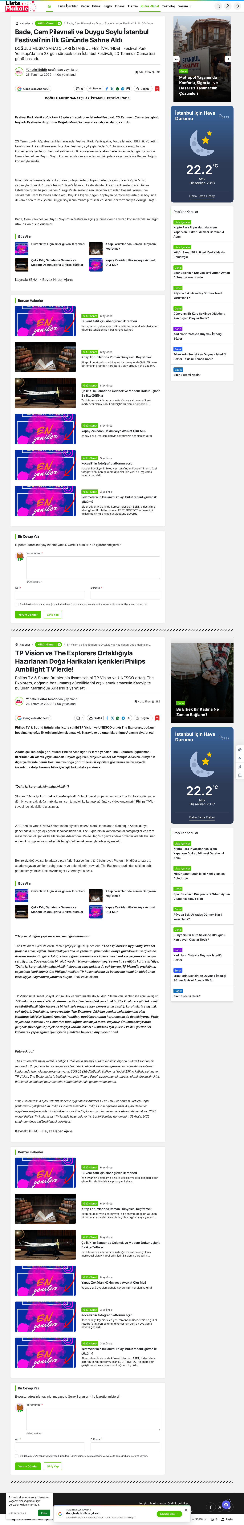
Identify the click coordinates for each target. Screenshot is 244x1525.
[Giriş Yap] (228, 6)
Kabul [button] (44, 1513)
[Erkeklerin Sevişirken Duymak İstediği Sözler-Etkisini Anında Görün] (202, 354)
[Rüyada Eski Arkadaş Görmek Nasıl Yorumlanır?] (202, 293)
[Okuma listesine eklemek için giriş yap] (157, 89)
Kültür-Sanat (90, 315)
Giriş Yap (53, 614)
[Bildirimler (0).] (240, 775)
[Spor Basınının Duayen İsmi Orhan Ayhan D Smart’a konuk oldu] (202, 273)
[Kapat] (186, 1509)
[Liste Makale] (20, 6)
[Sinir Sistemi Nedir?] (202, 372)
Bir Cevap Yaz (28, 536)
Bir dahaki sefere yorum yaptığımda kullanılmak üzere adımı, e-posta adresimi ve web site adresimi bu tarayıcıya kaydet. (84, 604)
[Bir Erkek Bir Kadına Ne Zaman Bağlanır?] (202, 680)
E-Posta (96, 587)
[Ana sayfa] (49, 6)
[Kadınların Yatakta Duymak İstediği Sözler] (202, 334)
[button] (59, 23)
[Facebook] (210, 1507)
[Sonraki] (228, 59)
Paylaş (230, 1519)
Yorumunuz (34, 553)
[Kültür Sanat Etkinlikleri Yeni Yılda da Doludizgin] (202, 252)
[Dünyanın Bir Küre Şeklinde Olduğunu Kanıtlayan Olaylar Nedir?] (202, 313)
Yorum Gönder (28, 614)
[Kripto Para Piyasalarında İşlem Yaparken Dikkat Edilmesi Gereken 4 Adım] (202, 229)
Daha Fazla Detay (202, 196)
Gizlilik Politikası (17, 1512)
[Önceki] (176, 59)
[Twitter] (219, 1507)
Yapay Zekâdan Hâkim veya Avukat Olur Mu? (113, 431)
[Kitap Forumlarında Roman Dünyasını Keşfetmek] (125, 248)
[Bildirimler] (237, 6)
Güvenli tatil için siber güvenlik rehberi (109, 321)
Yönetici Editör (36, 70)
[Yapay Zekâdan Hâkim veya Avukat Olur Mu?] (125, 265)
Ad (18, 587)
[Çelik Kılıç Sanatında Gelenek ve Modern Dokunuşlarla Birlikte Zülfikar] (50, 265)
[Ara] (218, 6)
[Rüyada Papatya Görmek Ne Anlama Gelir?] (202, 59)
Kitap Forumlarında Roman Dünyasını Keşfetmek (116, 357)
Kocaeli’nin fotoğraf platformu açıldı (107, 463)
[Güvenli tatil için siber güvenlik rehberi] (50, 248)
